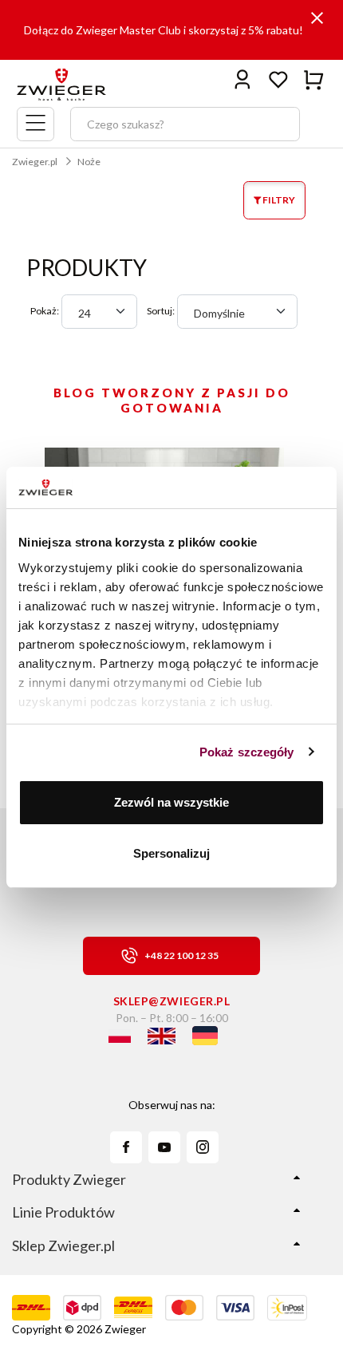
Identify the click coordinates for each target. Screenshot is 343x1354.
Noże (89, 162)
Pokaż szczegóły (246, 752)
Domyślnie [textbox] (219, 313)
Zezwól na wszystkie (171, 802)
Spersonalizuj (171, 853)
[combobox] (99, 311)
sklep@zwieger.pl (172, 1001)
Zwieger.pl (34, 162)
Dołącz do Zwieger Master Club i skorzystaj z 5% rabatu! (163, 30)
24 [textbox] (84, 313)
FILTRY (278, 200)
